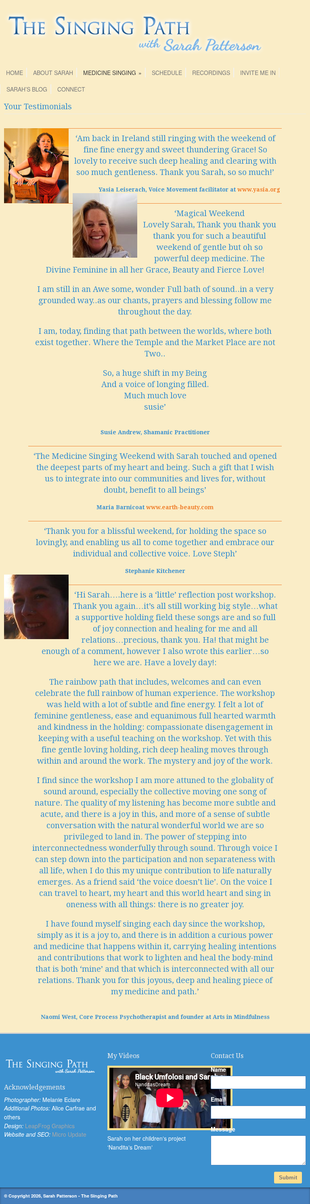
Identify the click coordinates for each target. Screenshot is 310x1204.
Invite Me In (258, 73)
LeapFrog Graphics (50, 1126)
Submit (288, 1178)
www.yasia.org (258, 189)
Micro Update (69, 1134)
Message (223, 1129)
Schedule (167, 73)
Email (218, 1099)
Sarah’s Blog (26, 89)
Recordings (211, 73)
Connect (71, 89)
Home (14, 73)
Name (218, 1069)
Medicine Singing (112, 73)
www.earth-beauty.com (180, 507)
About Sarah (53, 73)
